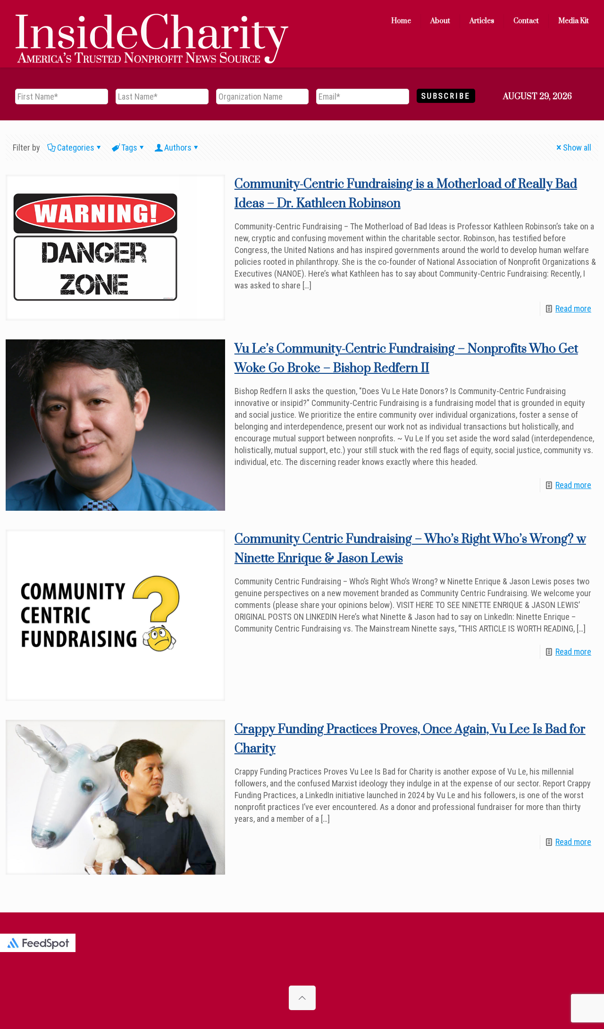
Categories (75, 147)
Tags (129, 147)
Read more (573, 308)
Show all (577, 147)
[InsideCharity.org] (152, 21)
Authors (178, 147)
